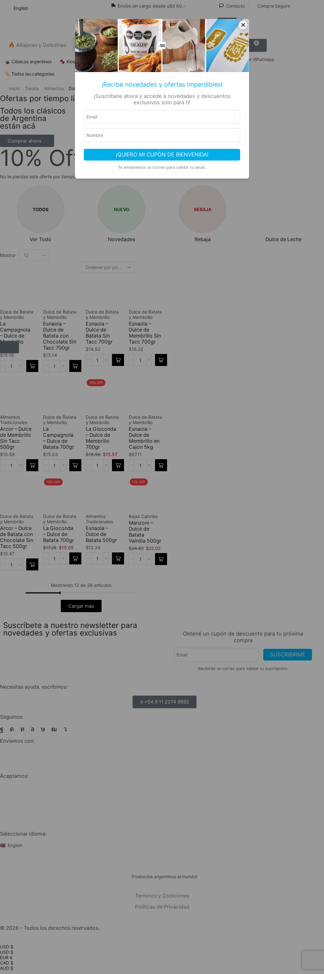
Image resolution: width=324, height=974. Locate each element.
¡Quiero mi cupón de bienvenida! (162, 154)
